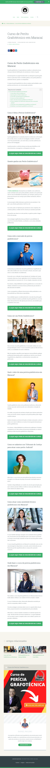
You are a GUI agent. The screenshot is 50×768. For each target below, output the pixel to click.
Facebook (17, 762)
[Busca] (36, 15)
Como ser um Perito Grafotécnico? (17, 98)
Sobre (18, 17)
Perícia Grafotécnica (14, 44)
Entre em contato (24, 744)
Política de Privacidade (30, 762)
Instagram (23, 762)
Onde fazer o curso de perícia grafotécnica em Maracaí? (22, 106)
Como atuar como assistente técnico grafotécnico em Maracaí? (23, 104)
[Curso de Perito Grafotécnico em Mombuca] (10, 652)
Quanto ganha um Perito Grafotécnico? (19, 94)
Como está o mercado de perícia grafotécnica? (20, 96)
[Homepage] (25, 10)
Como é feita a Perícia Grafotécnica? (18, 93)
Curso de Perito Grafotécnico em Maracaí (18, 91)
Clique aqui (38, 1)
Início (14, 17)
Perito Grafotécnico (24, 17)
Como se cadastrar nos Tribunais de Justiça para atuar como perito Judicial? (24, 102)
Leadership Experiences (16, 758)
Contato (32, 17)
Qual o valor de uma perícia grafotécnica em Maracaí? (22, 99)
